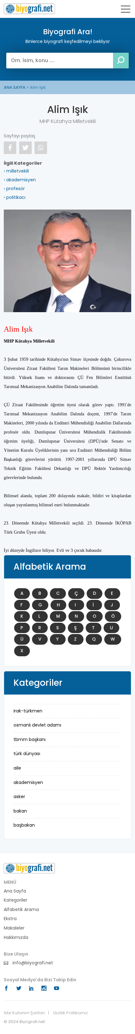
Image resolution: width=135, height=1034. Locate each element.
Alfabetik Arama (21, 910)
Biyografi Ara (29, 8)
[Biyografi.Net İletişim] (29, 868)
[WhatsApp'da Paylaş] (41, 147)
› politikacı (14, 197)
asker (19, 796)
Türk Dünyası (27, 753)
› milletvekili (16, 171)
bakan (20, 811)
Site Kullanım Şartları (24, 1013)
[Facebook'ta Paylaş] (10, 147)
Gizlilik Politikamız (70, 1013)
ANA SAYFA (14, 87)
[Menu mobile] (125, 10)
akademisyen (28, 782)
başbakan (24, 825)
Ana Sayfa (15, 891)
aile (17, 768)
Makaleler (14, 928)
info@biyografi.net (32, 963)
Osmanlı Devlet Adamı (37, 725)
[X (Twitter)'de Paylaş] (25, 147)
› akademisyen (20, 180)
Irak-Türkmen (28, 711)
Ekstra (10, 919)
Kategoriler (15, 900)
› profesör (14, 188)
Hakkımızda (16, 938)
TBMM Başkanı (30, 739)
